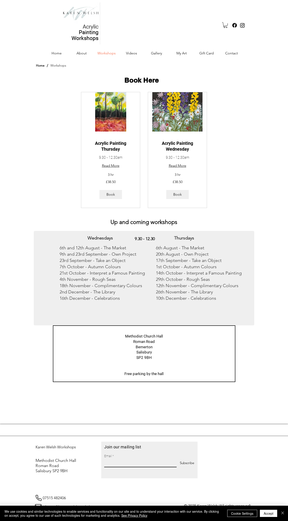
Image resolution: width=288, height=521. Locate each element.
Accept (268, 513)
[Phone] (38, 497)
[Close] (282, 513)
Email (108, 456)
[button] (225, 25)
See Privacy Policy (134, 515)
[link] (110, 146)
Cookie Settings (242, 513)
